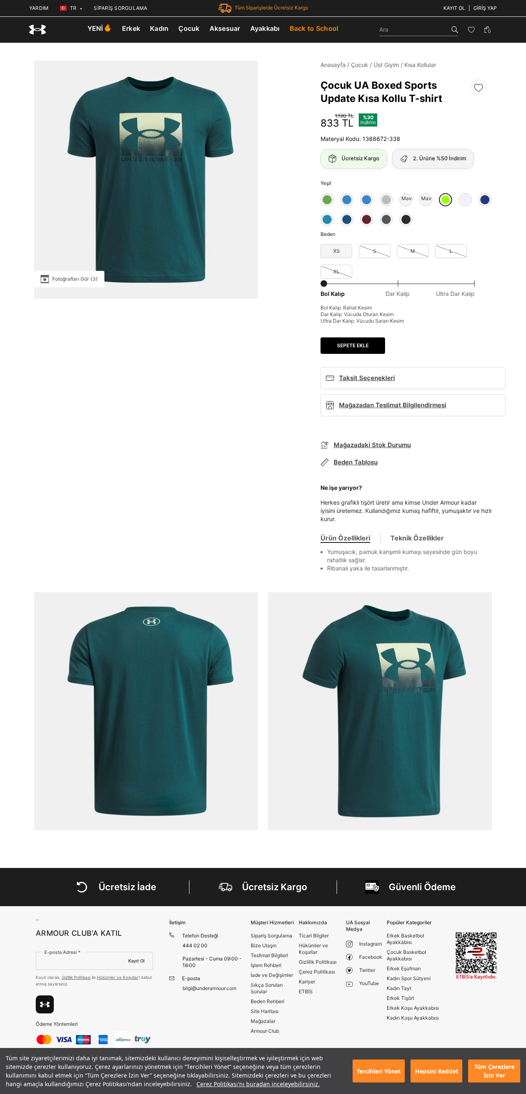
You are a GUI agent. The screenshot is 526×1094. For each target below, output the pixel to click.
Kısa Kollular (420, 64)
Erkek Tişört (400, 998)
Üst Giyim (386, 64)
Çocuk (188, 28)
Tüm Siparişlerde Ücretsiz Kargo (271, 8)
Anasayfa (333, 64)
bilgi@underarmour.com (209, 988)
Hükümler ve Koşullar (117, 977)
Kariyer (307, 982)
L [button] (451, 251)
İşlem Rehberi (266, 965)
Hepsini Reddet (436, 1071)
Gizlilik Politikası (76, 977)
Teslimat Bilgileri (269, 955)
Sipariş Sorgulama (271, 935)
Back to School (314, 28)
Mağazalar (263, 1021)
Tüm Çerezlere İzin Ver (494, 1071)
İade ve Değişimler (272, 975)
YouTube (369, 983)
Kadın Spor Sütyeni (409, 978)
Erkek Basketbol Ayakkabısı (405, 938)
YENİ (95, 28)
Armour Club (265, 1031)
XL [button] (336, 271)
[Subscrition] (45, 1004)
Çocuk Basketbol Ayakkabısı (406, 955)
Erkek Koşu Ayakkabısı (413, 1008)
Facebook (370, 957)
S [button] (374, 251)
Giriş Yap (485, 8)
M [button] (413, 251)
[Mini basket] (487, 29)
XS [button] (336, 251)
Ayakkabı (265, 28)
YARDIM (38, 8)
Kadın (159, 28)
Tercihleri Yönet (379, 1071)
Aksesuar (225, 28)
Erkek (131, 28)
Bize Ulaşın (264, 945)
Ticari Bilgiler (314, 935)
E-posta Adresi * (62, 952)
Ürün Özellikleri (345, 538)
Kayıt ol (454, 8)
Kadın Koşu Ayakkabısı (413, 1018)
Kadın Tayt (399, 988)
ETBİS (306, 991)
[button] (327, 199)
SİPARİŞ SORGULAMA (120, 8)
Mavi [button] (406, 198)
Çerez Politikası (317, 972)
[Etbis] (476, 956)
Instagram (370, 944)
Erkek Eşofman (404, 968)
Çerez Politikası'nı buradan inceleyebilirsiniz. (258, 1084)
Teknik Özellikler (417, 538)
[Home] (37, 30)
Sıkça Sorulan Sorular (267, 988)
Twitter (367, 970)
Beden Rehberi (267, 1001)
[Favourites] (471, 29)
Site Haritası (265, 1011)
